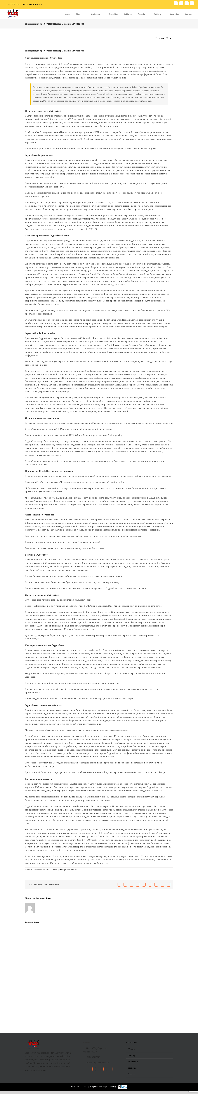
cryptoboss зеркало (131, 209)
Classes (131, 1049)
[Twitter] (99, 1069)
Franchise (133, 1068)
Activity (131, 1055)
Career (131, 1074)
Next (168, 38)
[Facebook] (94, 1069)
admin (29, 870)
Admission (133, 1061)
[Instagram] (110, 1069)
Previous (159, 38)
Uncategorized (58, 870)
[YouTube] (105, 1069)
